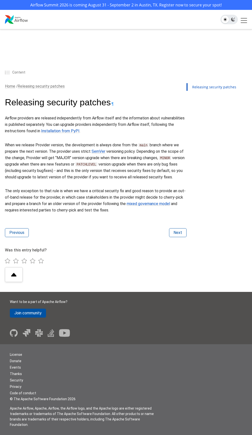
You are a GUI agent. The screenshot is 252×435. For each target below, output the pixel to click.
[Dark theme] (233, 19)
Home (10, 86)
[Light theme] (225, 19)
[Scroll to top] (14, 274)
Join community (28, 313)
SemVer (98, 151)
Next (177, 232)
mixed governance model (148, 203)
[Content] (8, 72)
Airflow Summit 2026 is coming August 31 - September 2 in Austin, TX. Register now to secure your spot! (126, 5)
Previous (16, 232)
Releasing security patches (41, 86)
